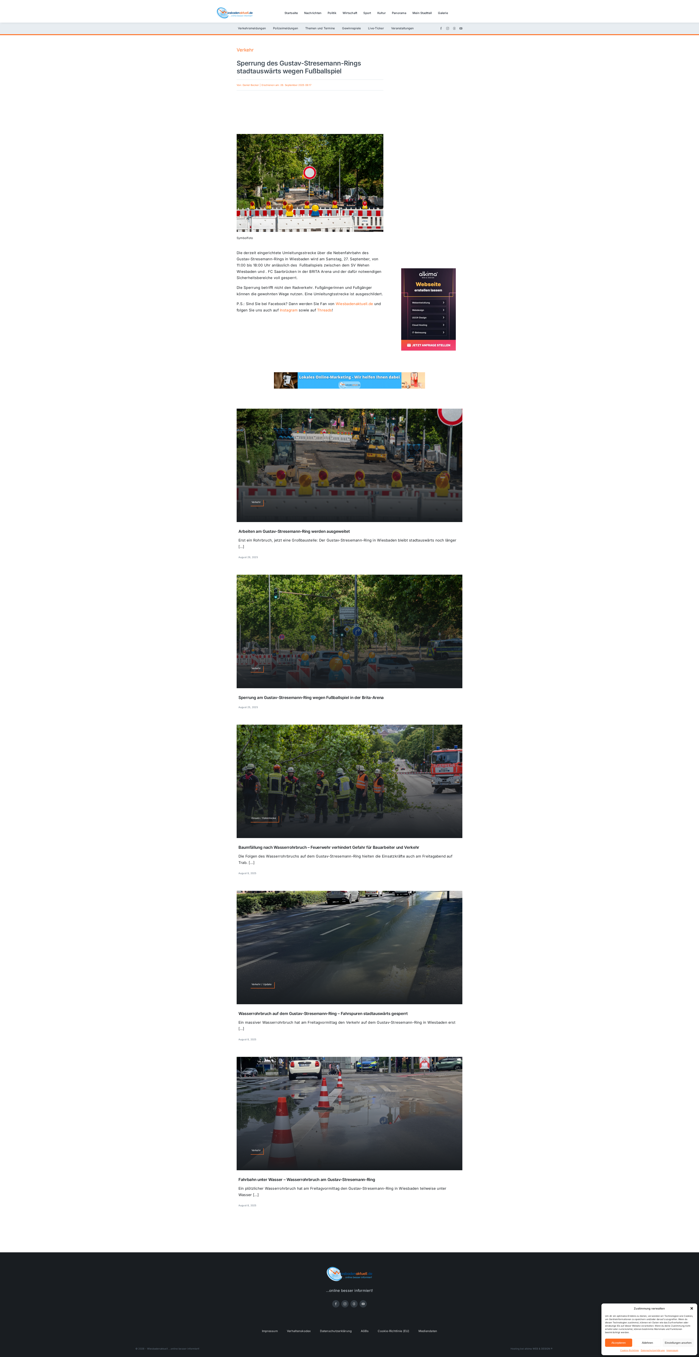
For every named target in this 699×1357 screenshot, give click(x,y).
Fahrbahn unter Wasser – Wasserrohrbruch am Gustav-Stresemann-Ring (306, 1179)
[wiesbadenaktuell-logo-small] (234, 9)
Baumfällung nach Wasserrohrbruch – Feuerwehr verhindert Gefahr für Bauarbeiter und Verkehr (328, 847)
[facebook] (441, 28)
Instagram (289, 310)
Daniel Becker (251, 85)
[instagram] (447, 28)
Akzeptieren (618, 1342)
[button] (692, 1308)
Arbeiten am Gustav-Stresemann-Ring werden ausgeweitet (294, 531)
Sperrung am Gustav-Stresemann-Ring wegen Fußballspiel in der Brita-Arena (311, 697)
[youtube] (460, 28)
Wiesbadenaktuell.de (354, 304)
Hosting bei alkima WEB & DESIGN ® (531, 1348)
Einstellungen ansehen (678, 1342)
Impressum (672, 1350)
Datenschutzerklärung (653, 1350)
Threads (324, 310)
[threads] (454, 28)
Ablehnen (647, 1342)
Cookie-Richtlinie (629, 1350)
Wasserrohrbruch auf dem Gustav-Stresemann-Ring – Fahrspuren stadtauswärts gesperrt (323, 1013)
